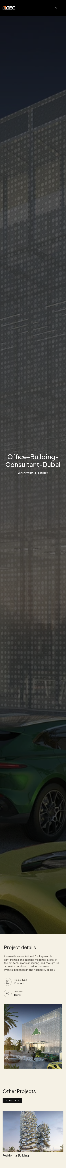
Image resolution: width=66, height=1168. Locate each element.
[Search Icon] (56, 8)
